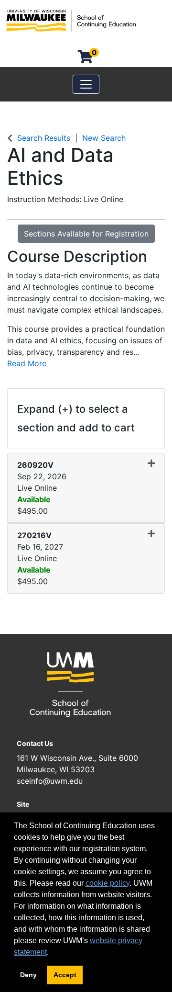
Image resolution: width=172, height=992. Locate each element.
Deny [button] (28, 975)
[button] (86, 488)
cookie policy (107, 883)
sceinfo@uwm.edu (50, 781)
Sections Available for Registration (86, 233)
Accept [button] (65, 975)
